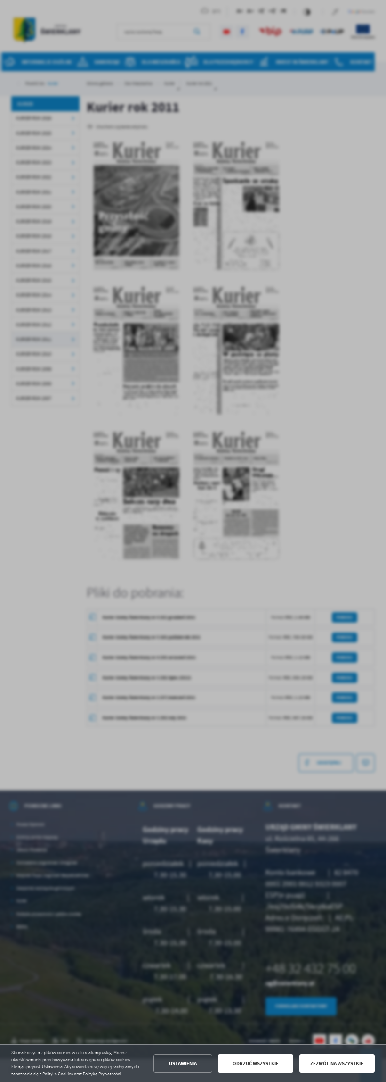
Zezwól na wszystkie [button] (336, 1063)
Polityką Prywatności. (102, 1074)
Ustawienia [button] (183, 1063)
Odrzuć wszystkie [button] (256, 1063)
